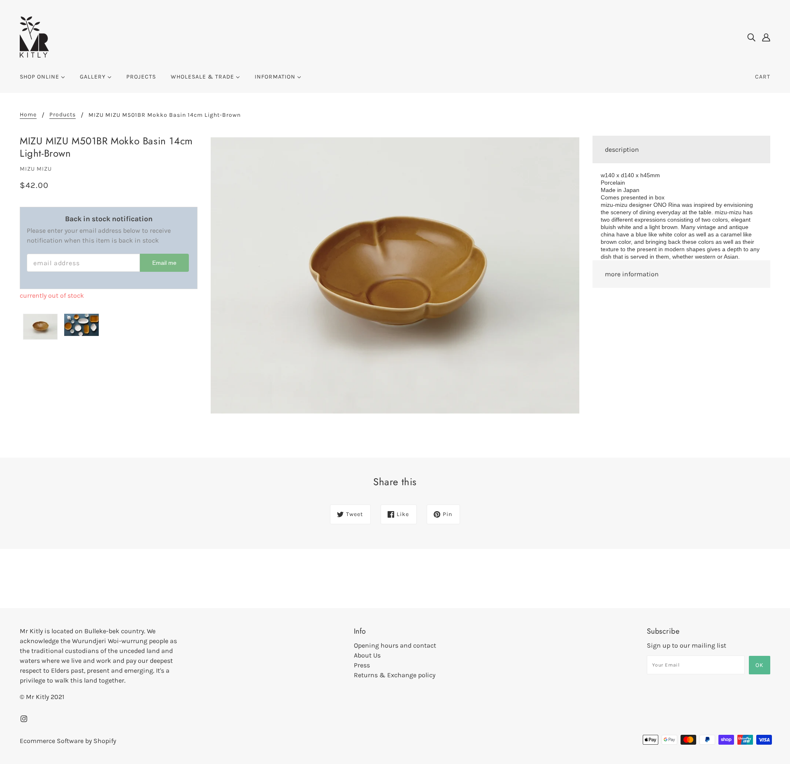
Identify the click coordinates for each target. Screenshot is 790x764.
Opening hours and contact (395, 645)
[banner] (34, 36)
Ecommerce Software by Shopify (68, 741)
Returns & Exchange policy (394, 675)
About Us (367, 655)
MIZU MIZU (36, 168)
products (62, 115)
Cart (762, 76)
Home (28, 115)
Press (362, 665)
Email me (164, 262)
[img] (751, 37)
